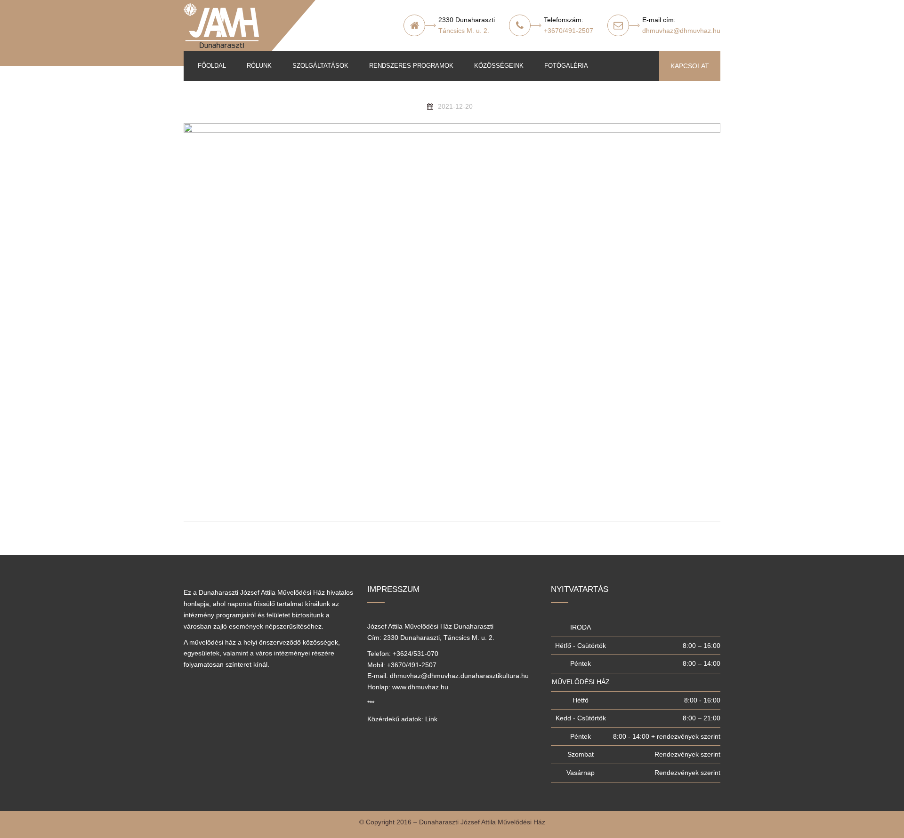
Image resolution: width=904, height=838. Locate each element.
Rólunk (259, 65)
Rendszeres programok (411, 65)
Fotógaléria (566, 65)
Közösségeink (499, 65)
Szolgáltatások (320, 65)
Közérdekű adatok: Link (402, 719)
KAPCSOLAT (689, 66)
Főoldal (212, 65)
